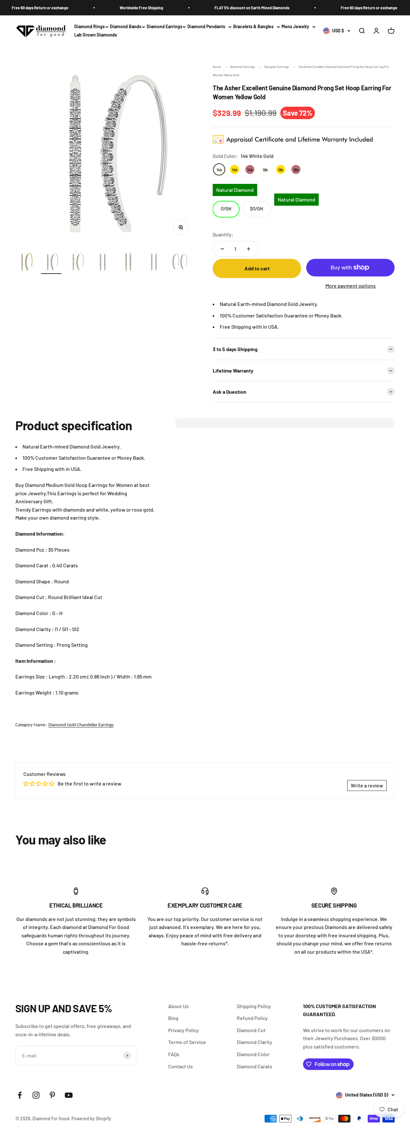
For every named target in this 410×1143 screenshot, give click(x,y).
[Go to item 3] (77, 262)
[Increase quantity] (248, 249)
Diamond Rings (89, 26)
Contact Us (180, 1066)
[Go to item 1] (25, 262)
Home (217, 67)
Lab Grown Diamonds (95, 35)
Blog (173, 1018)
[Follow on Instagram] (36, 1095)
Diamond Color (253, 1054)
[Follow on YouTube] (68, 1095)
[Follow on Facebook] (19, 1095)
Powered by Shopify (91, 1118)
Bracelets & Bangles (253, 26)
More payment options (350, 286)
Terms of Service (187, 1042)
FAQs (173, 1054)
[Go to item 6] (154, 262)
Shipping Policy (254, 1006)
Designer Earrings (276, 67)
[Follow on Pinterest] (52, 1095)
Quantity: (223, 234)
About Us (178, 1006)
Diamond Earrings (164, 26)
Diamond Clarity (254, 1042)
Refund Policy (252, 1018)
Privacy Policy (183, 1030)
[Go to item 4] (102, 262)
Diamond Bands (125, 26)
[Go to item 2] (51, 262)
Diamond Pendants (206, 26)
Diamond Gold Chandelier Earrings (81, 725)
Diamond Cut (251, 1030)
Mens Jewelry (295, 26)
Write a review (367, 785)
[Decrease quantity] (222, 249)
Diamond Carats (254, 1066)
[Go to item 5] (128, 262)
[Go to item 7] (179, 262)
